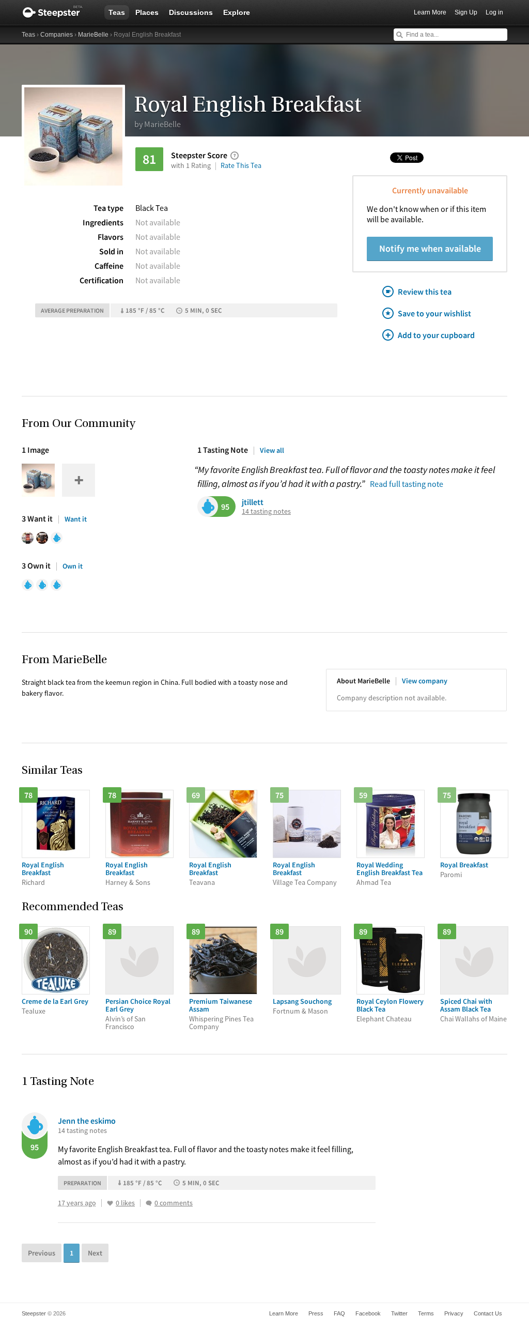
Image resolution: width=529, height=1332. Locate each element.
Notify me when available (430, 248)
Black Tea (151, 208)
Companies (56, 34)
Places (147, 12)
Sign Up (466, 12)
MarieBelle (93, 34)
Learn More (430, 12)
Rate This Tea (241, 165)
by (157, 124)
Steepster (58, 12)
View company (424, 680)
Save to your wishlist (434, 313)
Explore (236, 12)
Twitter (399, 1313)
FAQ (339, 1313)
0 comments (173, 1203)
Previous (41, 1253)
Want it (76, 519)
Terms (426, 1313)
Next (95, 1253)
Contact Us (488, 1313)
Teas (116, 12)
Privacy (453, 1313)
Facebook (368, 1313)
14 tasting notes (266, 511)
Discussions (191, 12)
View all (272, 450)
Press (315, 1313)
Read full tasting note (406, 484)
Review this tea (425, 291)
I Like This (110, 1203)
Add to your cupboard (436, 335)
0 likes (125, 1203)
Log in (494, 12)
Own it (73, 566)
